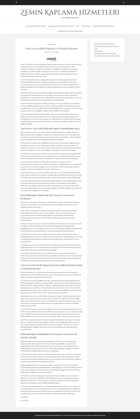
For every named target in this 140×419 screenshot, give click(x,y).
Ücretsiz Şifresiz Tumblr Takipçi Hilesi (70, 31)
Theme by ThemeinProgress (73, 415)
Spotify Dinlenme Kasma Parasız (103, 26)
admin (57, 52)
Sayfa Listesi (86, 26)
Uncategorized (51, 44)
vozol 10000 (24, 397)
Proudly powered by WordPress (94, 415)
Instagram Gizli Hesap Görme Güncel (61, 26)
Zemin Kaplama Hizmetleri (70, 13)
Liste (77, 26)
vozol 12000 (24, 400)
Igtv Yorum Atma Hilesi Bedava (36, 26)
